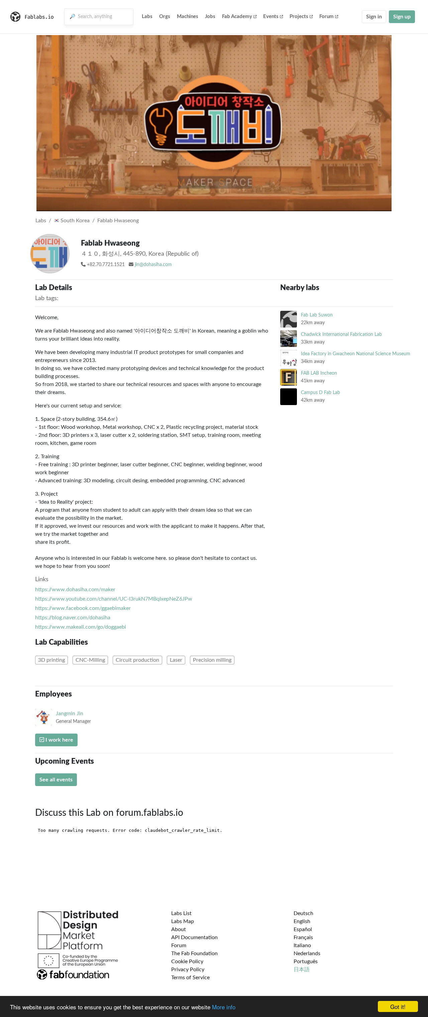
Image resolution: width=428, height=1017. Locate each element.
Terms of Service (190, 977)
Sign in (374, 16)
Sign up (402, 16)
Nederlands (307, 953)
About (178, 929)
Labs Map (182, 921)
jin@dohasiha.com (153, 264)
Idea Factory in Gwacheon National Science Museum (355, 353)
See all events (56, 779)
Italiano (302, 945)
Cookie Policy (187, 961)
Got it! (398, 1006)
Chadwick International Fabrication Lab (341, 334)
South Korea (74, 220)
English (302, 921)
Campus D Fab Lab (320, 392)
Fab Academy (237, 16)
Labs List (181, 913)
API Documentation (194, 937)
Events (271, 16)
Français (303, 937)
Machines (187, 16)
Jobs (210, 16)
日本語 (302, 969)
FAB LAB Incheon (319, 373)
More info (223, 1007)
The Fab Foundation (194, 953)
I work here (58, 740)
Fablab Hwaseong (118, 220)
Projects (299, 16)
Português (306, 961)
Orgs (164, 16)
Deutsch (303, 913)
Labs (147, 16)
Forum (326, 16)
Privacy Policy (187, 969)
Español (303, 929)
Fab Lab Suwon (317, 314)
